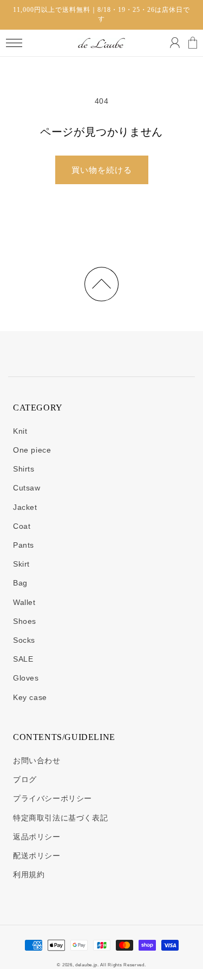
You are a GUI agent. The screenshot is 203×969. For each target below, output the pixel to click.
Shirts (24, 469)
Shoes (24, 621)
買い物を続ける (101, 169)
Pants (23, 545)
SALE (23, 659)
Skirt (21, 564)
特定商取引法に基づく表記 (60, 817)
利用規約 (28, 874)
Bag (20, 582)
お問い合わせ (37, 760)
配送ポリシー (37, 855)
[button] (14, 43)
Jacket (25, 507)
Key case (30, 697)
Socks (24, 640)
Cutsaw (27, 487)
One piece (32, 450)
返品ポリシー (37, 836)
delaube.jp (86, 964)
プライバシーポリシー (52, 798)
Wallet (24, 602)
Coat (21, 526)
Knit (20, 431)
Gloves (26, 678)
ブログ (25, 779)
